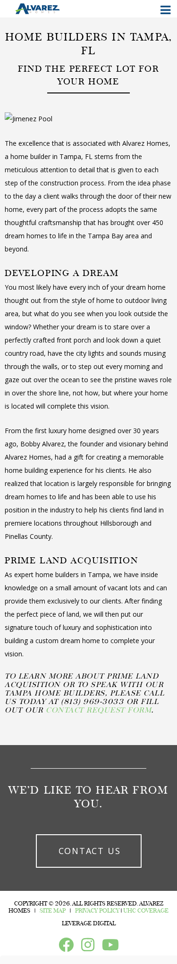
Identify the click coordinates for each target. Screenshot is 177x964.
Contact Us (90, 850)
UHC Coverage (146, 910)
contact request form (97, 710)
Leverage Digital (89, 923)
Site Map (53, 910)
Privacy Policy (97, 910)
